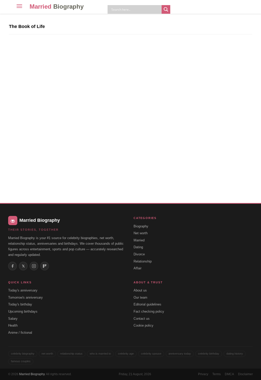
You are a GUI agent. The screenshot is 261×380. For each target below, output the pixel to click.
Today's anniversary (22, 290)
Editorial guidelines (147, 304)
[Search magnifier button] (166, 9)
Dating (138, 247)
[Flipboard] (44, 266)
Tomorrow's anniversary (25, 297)
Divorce (139, 254)
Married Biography (32, 374)
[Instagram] (34, 266)
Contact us (142, 318)
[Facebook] (12, 266)
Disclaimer (245, 374)
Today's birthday (20, 304)
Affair (137, 268)
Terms (216, 374)
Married (57, 6)
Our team (140, 297)
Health (13, 325)
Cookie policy (143, 325)
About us (140, 290)
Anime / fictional (20, 332)
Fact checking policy (149, 311)
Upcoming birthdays (22, 311)
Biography (141, 226)
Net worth (141, 233)
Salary (13, 318)
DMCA (229, 374)
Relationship (143, 261)
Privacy (203, 374)
